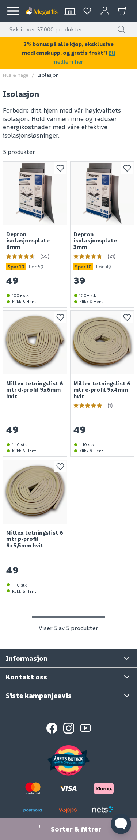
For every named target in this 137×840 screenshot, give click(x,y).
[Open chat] (121, 824)
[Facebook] (51, 728)
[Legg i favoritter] (60, 168)
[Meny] (13, 11)
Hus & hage (15, 75)
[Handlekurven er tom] (122, 11)
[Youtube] (85, 728)
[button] (121, 29)
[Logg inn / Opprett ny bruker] (105, 11)
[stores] (70, 11)
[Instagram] (68, 728)
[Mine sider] (87, 11)
